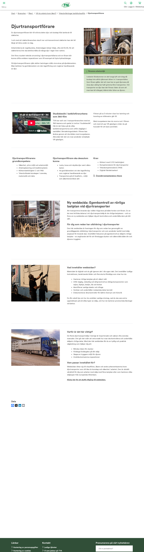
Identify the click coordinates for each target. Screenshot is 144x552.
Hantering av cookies (22, 551)
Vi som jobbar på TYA (53, 551)
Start (13, 13)
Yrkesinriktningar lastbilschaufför (72, 13)
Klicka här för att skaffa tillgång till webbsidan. (86, 380)
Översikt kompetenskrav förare (109, 176)
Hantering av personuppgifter (25, 547)
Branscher (22, 13)
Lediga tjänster (50, 547)
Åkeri (30, 13)
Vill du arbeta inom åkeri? (46, 13)
